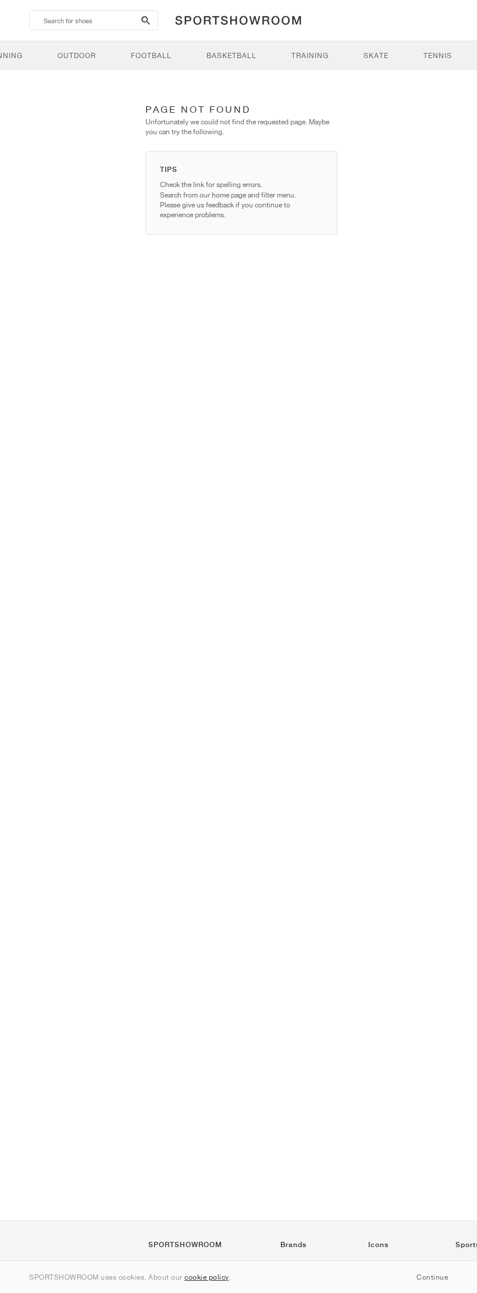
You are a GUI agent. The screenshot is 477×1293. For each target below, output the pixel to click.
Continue (432, 1277)
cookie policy (206, 1277)
